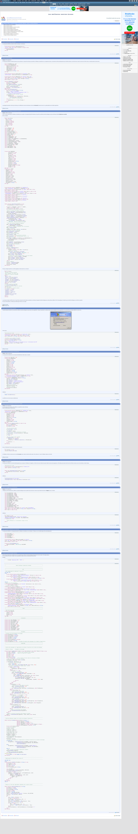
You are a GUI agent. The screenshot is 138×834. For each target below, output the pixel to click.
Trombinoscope (126, 53)
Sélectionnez (117, 45)
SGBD (41, 2)
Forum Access (52, 5)
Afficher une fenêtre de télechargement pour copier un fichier (13, 31)
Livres (76, 5)
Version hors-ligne (117, 39)
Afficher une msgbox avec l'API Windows (10, 32)
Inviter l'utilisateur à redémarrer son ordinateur (10, 529)
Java (26, 2)
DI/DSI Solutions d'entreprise (9, 2)
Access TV (79, 5)
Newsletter (33, 0)
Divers (9, 23)
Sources (70, 5)
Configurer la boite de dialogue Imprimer (10, 35)
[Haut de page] (118, 41)
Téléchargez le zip (6, 305)
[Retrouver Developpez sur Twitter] (135, 5)
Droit (46, 0)
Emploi (38, 0)
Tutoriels (19, 0)
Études (42, 0)
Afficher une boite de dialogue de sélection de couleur (12, 30)
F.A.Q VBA (60, 5)
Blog (124, 52)
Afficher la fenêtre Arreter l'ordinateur (10, 24)
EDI (32, 2)
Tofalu (118, 347)
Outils (73, 5)
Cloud (16, 2)
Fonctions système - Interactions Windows (18, 23)
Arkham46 (117, 812)
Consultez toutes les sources (113, 18)
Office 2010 (83, 5)
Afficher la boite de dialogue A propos (10, 28)
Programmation (37, 2)
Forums (14, 0)
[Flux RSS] (134, 5)
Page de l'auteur (5, 55)
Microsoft (23, 2)
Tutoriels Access (65, 5)
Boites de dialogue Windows (32, 23)
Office (44, 2)
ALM (20, 2)
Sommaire (5, 23)
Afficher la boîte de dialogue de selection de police (12, 27)
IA (18, 2)
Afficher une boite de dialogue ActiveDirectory (11, 29)
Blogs (26, 0)
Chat (29, 0)
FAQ (23, 0)
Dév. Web (29, 2)
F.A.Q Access (57, 5)
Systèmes (50, 2)
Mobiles (47, 2)
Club (49, 0)
